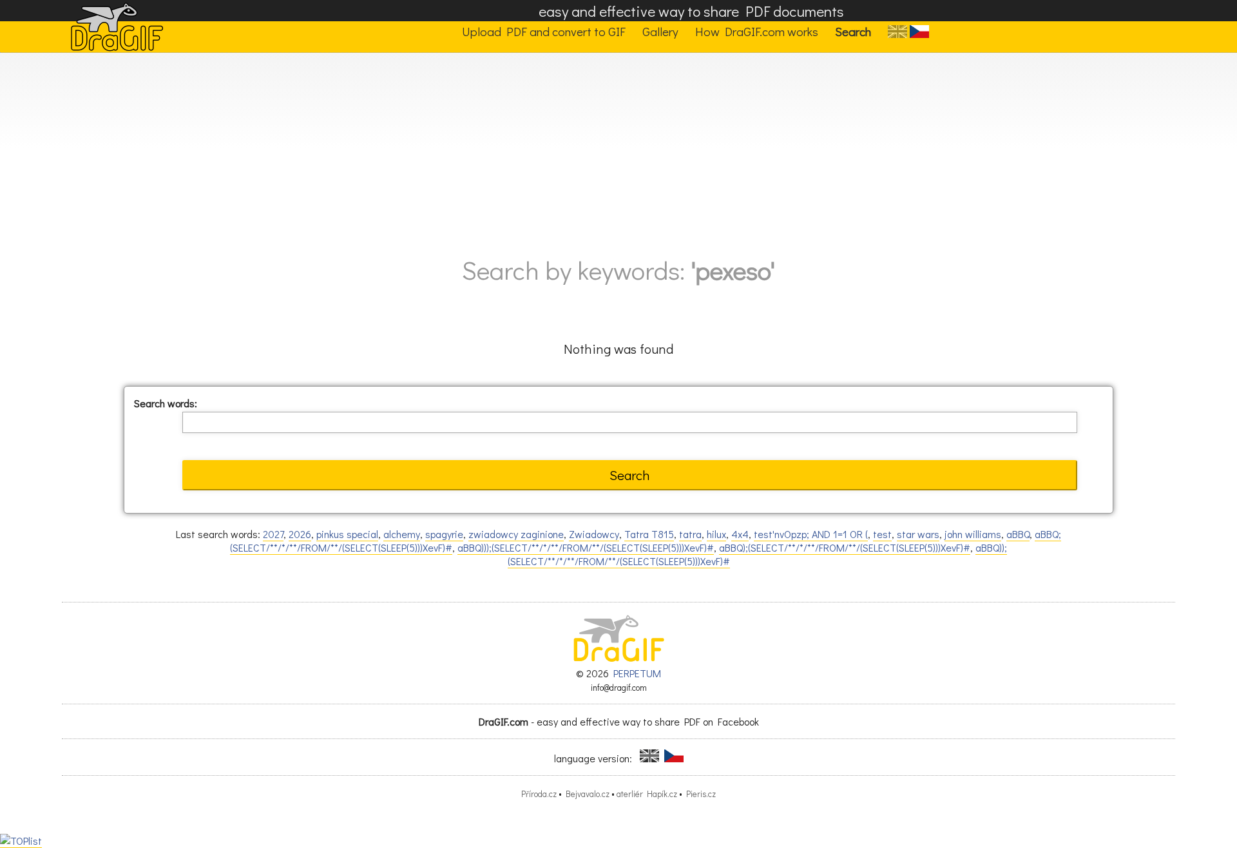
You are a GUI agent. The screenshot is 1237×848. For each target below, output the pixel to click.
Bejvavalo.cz (587, 794)
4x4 (740, 534)
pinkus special (347, 534)
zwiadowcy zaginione (516, 534)
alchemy (401, 534)
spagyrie (444, 534)
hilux (716, 534)
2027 (273, 534)
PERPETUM (637, 673)
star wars (918, 534)
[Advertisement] (618, 149)
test (882, 534)
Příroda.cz (539, 794)
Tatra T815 (649, 534)
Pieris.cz (701, 794)
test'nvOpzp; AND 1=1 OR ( (811, 534)
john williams (973, 534)
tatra (690, 534)
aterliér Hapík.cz (647, 794)
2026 (300, 534)
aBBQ (1018, 534)
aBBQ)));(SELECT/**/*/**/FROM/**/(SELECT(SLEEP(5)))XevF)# (585, 547)
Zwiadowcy (594, 534)
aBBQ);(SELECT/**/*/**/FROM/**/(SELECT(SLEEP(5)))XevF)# (844, 547)
